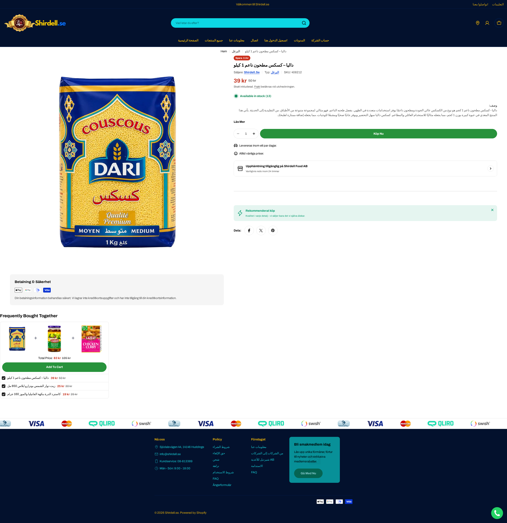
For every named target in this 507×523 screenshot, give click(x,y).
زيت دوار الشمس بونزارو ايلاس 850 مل (31, 386)
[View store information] (490, 168)
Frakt (257, 86)
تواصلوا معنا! (480, 4)
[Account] (487, 23)
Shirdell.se (252, 72)
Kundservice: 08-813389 (176, 461)
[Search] (304, 23)
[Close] (492, 210)
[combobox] (240, 23)
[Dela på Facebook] (249, 230)
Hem (224, 51)
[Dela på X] (261, 230)
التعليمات (498, 4)
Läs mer (239, 121)
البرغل (236, 51)
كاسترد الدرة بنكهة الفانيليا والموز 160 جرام (34, 394)
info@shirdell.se (170, 454)
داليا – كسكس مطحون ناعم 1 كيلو (28, 377)
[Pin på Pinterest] (273, 230)
